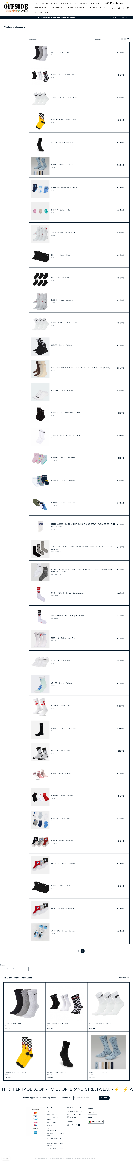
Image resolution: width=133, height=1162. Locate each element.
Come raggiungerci (54, 1117)
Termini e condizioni (54, 1138)
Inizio (5, 23)
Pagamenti (50, 1128)
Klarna (49, 1120)
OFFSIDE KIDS (40, 8)
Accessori (57, 8)
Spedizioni (50, 1125)
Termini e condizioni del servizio (55, 1144)
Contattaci (50, 1111)
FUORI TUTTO (49, 3)
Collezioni (12, 23)
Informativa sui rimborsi (55, 1148)
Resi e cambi (51, 1131)
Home (36, 3)
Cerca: (2, 965)
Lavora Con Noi (52, 1114)
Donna (94, 3)
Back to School (41, 12)
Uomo (82, 3)
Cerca (31, 969)
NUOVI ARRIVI (67, 3)
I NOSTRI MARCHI (76, 8)
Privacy (49, 1141)
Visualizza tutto (123, 978)
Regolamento (51, 1122)
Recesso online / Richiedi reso (55, 1134)
